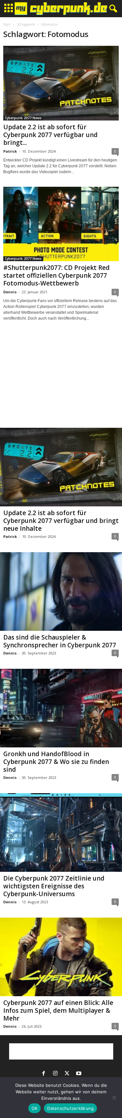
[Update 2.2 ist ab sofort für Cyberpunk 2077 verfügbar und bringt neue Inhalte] (61, 83)
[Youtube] (79, 1074)
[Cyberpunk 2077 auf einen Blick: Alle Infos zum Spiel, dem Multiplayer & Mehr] (61, 957)
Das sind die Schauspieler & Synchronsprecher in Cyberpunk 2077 (59, 641)
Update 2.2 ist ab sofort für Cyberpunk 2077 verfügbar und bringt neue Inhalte (61, 521)
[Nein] (114, 1097)
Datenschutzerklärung (70, 1108)
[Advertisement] (61, 380)
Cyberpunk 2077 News (23, 118)
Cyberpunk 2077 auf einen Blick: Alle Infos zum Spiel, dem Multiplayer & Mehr (58, 1010)
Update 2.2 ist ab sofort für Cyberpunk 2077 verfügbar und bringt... (50, 135)
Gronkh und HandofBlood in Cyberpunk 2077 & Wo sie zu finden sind (56, 762)
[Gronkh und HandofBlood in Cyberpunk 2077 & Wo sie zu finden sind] (61, 708)
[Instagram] (55, 1074)
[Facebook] (43, 1074)
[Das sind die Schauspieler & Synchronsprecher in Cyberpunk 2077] (61, 591)
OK (35, 1108)
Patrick (10, 151)
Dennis (10, 291)
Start (7, 24)
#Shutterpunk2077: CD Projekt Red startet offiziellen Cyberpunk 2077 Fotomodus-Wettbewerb (56, 275)
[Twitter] (67, 1074)
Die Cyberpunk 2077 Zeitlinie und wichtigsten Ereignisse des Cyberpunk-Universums (53, 886)
